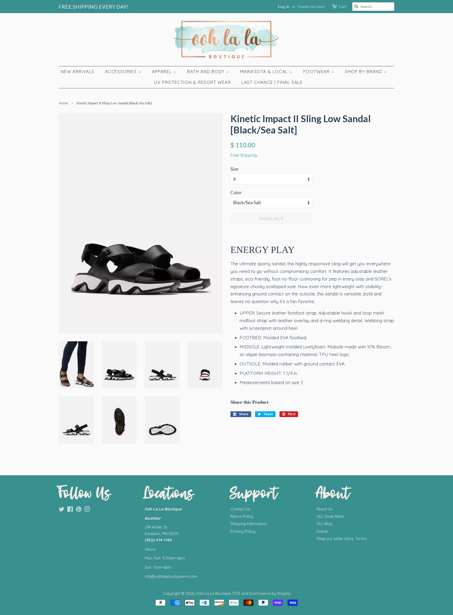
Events (322, 531)
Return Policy (242, 516)
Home (63, 103)
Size (234, 169)
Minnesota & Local (264, 71)
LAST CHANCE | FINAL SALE (272, 82)
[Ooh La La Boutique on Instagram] (87, 510)
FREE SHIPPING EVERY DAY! (93, 6)
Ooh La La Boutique (213, 593)
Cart (342, 6)
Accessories (121, 71)
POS (236, 593)
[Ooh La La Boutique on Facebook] (70, 510)
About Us (324, 509)
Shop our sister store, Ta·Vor (341, 538)
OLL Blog (324, 523)
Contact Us (240, 509)
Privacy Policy (242, 531)
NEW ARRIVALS (77, 71)
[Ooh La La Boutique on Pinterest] (79, 510)
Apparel (162, 71)
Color (236, 192)
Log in (283, 6)
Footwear (317, 71)
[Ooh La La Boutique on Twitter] (61, 510)
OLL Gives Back (330, 516)
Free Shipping (243, 155)
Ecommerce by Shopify (269, 593)
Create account (311, 6)
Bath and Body (206, 71)
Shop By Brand (364, 71)
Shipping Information (248, 523)
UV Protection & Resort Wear (192, 82)
